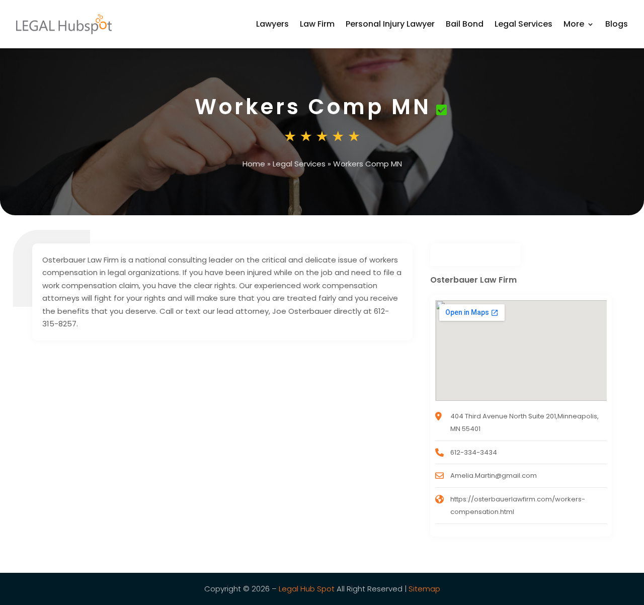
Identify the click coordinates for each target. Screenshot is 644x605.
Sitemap (424, 588)
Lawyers (272, 24)
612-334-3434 (473, 452)
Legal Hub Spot (307, 588)
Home (254, 163)
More (574, 24)
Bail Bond (465, 24)
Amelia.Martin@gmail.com (493, 475)
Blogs (616, 24)
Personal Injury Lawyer (390, 24)
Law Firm (317, 24)
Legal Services (523, 24)
